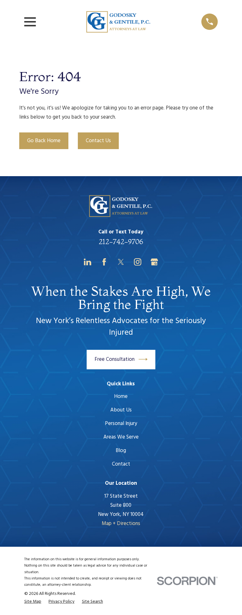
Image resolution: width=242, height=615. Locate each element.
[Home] (118, 21)
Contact (121, 464)
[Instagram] (137, 262)
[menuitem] (32, 602)
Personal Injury (121, 423)
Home (121, 396)
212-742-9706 (121, 241)
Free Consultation (115, 359)
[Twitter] (120, 262)
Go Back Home (43, 141)
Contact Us (98, 141)
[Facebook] (104, 262)
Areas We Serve (121, 437)
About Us (121, 410)
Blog (121, 450)
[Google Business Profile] (154, 262)
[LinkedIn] (87, 262)
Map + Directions (121, 523)
